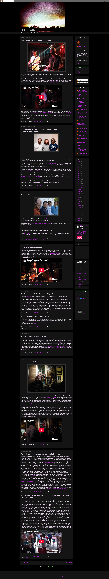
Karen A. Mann (81, 46)
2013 (79, 175)
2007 (79, 212)
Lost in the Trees (59, 163)
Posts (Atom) (50, 566)
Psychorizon (81, 98)
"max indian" (27, 446)
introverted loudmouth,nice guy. (82, 124)
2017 (79, 167)
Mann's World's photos (83, 312)
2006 (79, 214)
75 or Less (79, 266)
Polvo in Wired (26, 195)
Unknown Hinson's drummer (27, 481)
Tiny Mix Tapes (80, 286)
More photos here (33, 403)
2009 (79, 183)
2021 (79, 161)
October (80, 189)
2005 (79, 216)
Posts (79, 80)
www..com (81, 298)
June (79, 197)
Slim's (37, 170)
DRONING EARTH (82, 153)
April (79, 201)
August (79, 193)
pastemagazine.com (81, 270)
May (79, 199)
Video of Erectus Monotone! (31, 247)
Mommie (30, 505)
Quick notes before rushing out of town (36, 40)
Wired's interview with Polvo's (49, 218)
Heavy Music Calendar (33, 32)
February (80, 205)
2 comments (42, 185)
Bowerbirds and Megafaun (60, 180)
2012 (79, 177)
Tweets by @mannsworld (80, 72)
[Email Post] (47, 121)
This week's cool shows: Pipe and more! (36, 336)
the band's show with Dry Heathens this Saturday (40, 322)
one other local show (26, 344)
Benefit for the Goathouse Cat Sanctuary (30, 176)
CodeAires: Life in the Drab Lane (82, 117)
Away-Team (26, 229)
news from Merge (28, 233)
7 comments (42, 312)
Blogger (62, 576)
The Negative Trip (82, 128)
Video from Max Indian (29, 362)
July (79, 195)
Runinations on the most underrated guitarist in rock (41, 454)
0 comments (42, 121)
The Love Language (48, 163)
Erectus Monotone (54, 253)
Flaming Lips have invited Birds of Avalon (40, 223)
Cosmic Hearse (82, 131)
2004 (79, 218)
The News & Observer (82, 279)
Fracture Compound (81, 102)
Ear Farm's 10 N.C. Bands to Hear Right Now (38, 294)
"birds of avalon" (28, 239)
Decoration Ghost (53, 81)
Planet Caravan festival (52, 229)
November (80, 187)
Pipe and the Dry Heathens (43, 339)
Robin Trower (32, 475)
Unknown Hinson (49, 462)
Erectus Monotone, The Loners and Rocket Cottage (56, 346)
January (80, 207)
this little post (29, 296)
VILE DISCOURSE (82, 109)
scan (79, 145)
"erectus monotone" (29, 286)
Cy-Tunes (23, 320)
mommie (26, 557)
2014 (79, 173)
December (80, 185)
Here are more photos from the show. (58, 488)
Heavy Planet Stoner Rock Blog (82, 91)
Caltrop (22, 170)
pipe (26, 328)
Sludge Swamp (82, 142)
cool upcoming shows (30, 187)
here (62, 172)
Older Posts (68, 562)
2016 (79, 169)
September (80, 191)
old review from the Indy (50, 397)
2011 (79, 179)
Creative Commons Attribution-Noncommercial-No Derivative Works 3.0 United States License (82, 232)
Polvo (42, 239)
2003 (79, 220)
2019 (79, 163)
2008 (79, 210)
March (79, 203)
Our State (79, 268)
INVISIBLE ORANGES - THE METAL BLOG (82, 149)
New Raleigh (57, 117)
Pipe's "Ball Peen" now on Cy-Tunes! (35, 316)
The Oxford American (82, 281)
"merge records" (36, 239)
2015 (79, 171)
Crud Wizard (81, 120)
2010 (79, 181)
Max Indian (41, 395)
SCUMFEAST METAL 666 (81, 135)
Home (22, 32)
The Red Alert (80, 284)
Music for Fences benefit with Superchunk (41, 112)
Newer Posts (24, 562)
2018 (79, 165)
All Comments (81, 82)
